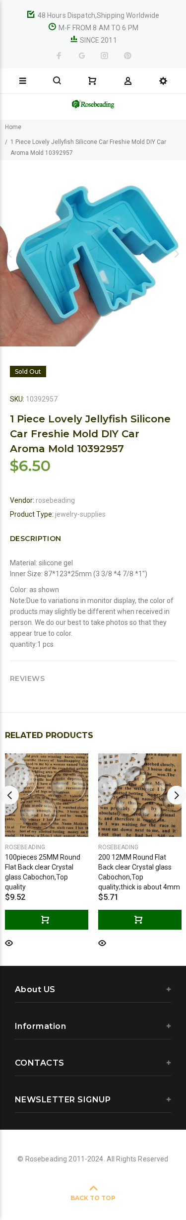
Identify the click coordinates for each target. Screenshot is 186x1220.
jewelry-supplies (80, 514)
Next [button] (176, 253)
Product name (76, 1187)
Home (13, 127)
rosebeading (55, 500)
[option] (93, 253)
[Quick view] (9, 942)
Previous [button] (9, 253)
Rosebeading (25, 847)
